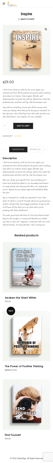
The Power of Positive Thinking (24, 366)
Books (18, 136)
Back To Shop (27, 19)
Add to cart (23, 126)
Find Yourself (13, 435)
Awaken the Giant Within (20, 297)
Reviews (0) (35, 149)
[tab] (18, 149)
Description (18, 149)
